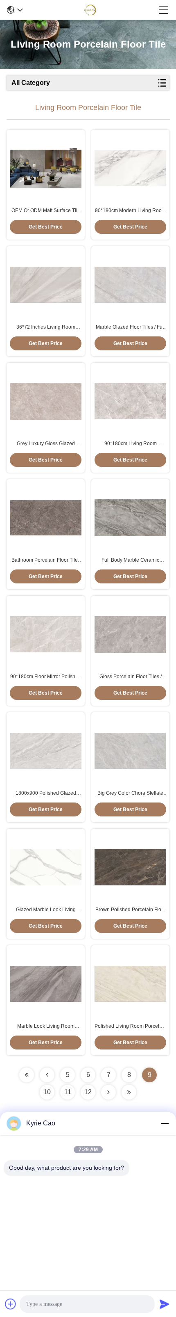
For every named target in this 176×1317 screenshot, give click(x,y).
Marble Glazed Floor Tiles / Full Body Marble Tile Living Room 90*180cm (130, 327)
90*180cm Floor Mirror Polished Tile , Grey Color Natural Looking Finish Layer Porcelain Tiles (45, 677)
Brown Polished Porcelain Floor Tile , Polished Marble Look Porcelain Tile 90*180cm (130, 910)
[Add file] (10, 1304)
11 (67, 1091)
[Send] (164, 1304)
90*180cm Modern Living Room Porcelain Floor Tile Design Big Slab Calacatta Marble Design (130, 211)
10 (47, 1091)
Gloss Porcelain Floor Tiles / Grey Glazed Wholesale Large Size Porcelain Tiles (130, 677)
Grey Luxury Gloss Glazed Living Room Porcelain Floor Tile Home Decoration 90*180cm (45, 444)
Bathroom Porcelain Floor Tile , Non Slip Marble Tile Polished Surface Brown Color (45, 560)
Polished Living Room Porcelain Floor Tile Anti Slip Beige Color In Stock (130, 1026)
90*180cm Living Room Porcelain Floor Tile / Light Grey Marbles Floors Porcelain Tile (130, 444)
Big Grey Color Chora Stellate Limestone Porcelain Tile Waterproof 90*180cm (130, 793)
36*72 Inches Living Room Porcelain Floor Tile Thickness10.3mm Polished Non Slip (46, 327)
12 (88, 1091)
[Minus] (164, 1123)
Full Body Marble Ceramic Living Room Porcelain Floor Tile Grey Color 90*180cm (130, 560)
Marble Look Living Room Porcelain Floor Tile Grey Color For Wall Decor (45, 1026)
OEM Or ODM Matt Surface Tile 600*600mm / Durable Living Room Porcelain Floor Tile (45, 211)
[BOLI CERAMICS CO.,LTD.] (90, 10)
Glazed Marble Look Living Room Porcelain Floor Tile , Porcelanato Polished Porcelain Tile (46, 910)
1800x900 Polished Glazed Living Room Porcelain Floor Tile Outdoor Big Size (45, 793)
